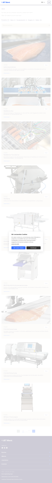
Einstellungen (33, 247)
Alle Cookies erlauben (18, 247)
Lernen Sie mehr (15, 244)
